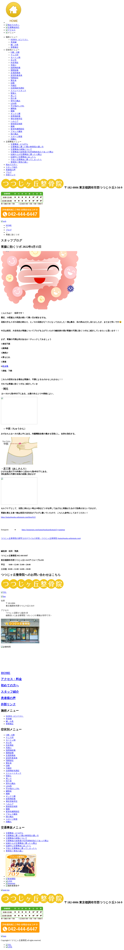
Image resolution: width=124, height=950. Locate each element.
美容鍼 (13, 42)
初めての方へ (11, 165)
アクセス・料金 (11, 679)
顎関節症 (14, 78)
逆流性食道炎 (16, 75)
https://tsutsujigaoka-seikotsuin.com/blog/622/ (18, 517)
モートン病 (15, 57)
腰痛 (13, 111)
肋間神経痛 (15, 68)
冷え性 (13, 60)
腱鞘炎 (13, 108)
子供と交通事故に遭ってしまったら (26, 159)
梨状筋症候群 (16, 124)
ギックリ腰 (15, 114)
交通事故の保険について (21, 149)
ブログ (9, 172)
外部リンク (11, 175)
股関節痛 (14, 70)
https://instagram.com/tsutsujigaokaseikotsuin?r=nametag (43, 530)
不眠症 (13, 85)
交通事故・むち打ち (19, 144)
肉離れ (13, 139)
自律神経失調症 (17, 88)
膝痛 (13, 126)
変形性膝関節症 (17, 129)
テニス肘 (14, 55)
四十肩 (13, 98)
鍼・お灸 (14, 45)
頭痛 (13, 83)
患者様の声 (11, 170)
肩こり (13, 96)
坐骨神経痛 (15, 116)
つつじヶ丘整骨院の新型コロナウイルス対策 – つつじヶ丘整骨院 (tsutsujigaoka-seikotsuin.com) (41, 538)
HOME (9, 225)
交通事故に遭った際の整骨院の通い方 (27, 147)
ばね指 (13, 103)
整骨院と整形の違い (19, 162)
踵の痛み (14, 134)
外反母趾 (14, 62)
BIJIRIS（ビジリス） (20, 40)
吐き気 (5, 366)
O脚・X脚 (15, 52)
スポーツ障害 (16, 137)
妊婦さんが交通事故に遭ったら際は (26, 154)
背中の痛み (15, 101)
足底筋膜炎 (15, 73)
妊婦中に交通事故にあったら (23, 157)
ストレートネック (18, 91)
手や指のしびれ (17, 106)
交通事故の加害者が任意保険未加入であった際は (32, 152)
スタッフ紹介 (11, 167)
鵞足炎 (13, 80)
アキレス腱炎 (16, 131)
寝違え (13, 93)
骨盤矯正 (14, 47)
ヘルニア (14, 121)
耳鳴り (13, 65)
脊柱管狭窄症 (16, 119)
